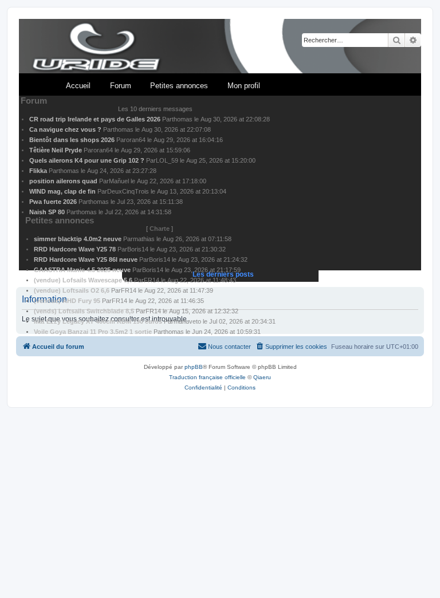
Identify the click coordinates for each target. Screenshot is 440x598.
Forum (120, 85)
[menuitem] (291, 346)
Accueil (78, 85)
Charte (160, 228)
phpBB (193, 367)
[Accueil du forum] (220, 46)
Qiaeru (262, 377)
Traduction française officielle (207, 377)
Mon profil (243, 85)
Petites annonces (179, 85)
